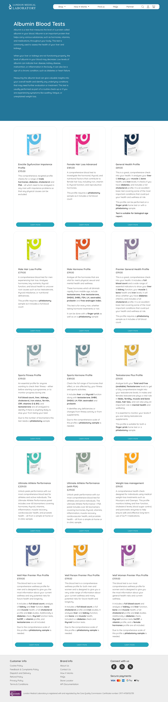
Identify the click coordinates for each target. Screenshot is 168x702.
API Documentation (69, 684)
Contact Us (65, 669)
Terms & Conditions (19, 684)
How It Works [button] (81, 6)
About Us (64, 665)
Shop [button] (61, 6)
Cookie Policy (16, 665)
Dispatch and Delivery (20, 673)
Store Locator (66, 680)
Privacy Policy (16, 680)
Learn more (35, 224)
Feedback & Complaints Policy (24, 669)
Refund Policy (16, 676)
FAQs (115, 6)
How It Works (66, 673)
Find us (101, 6)
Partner (130, 6)
